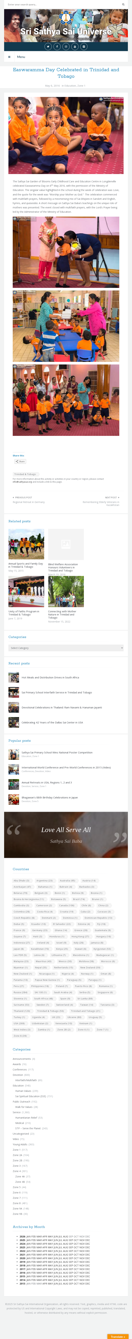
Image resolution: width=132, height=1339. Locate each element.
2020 (22, 1258)
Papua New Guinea (47, 980)
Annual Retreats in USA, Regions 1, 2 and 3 (47, 782)
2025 (22, 1240)
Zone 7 (102, 1029)
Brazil (79, 899)
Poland (62, 986)
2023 (22, 1247)
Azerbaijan (22, 886)
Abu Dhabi (21, 880)
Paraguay (74, 980)
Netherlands (63, 967)
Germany (39, 930)
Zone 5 (35, 801)
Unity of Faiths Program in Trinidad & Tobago (23, 613)
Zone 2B (63, 1029)
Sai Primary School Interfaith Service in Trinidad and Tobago (57, 692)
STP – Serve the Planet (28, 1128)
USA (19, 1023)
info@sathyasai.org (22, 481)
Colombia (22, 911)
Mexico (65, 961)
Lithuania (59, 955)
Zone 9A (17, 1208)
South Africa (43, 998)
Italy (79, 942)
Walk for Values (23, 1107)
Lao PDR (20, 955)
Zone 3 (17, 1165)
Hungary (103, 936)
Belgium (41, 893)
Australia (67, 880)
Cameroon (44, 905)
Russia (20, 992)
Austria (89, 880)
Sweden (43, 1004)
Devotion (39, 771)
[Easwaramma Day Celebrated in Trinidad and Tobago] (66, 135)
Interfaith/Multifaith (26, 1080)
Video (48, 771)
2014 (22, 1280)
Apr (44, 1236)
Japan (19, 948)
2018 (22, 1265)
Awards (17, 1064)
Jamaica (97, 942)
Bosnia (96, 893)
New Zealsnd (23, 973)
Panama (21, 980)
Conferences (28, 771)
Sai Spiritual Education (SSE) (30, 1096)
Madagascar (105, 955)
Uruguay (95, 1017)
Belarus (20, 893)
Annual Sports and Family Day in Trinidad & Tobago (25, 565)
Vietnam (85, 1023)
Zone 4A (20, 1176)
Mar (39, 1236)
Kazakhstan (40, 948)
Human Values (23, 1091)
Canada (66, 905)
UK (56, 1017)
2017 (22, 1269)
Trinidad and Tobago (85, 1011)
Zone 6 (83, 1029)
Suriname (21, 1004)
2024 (22, 1243)
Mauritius (43, 961)
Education (70, 85)
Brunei (97, 899)
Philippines (40, 986)
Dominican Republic (98, 917)
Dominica (70, 917)
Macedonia (81, 955)
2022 (22, 1251)
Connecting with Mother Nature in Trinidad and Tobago (62, 614)
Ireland (43, 942)
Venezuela (64, 1023)
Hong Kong (80, 936)
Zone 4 (17, 1171)
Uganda (38, 1017)
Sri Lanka (85, 998)
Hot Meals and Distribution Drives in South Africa (50, 677)
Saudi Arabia (63, 992)
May (50, 1236)
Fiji (101, 924)
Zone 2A (17, 1155)
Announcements (22, 1058)
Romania (106, 986)
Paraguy (95, 980)
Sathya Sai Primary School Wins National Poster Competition (57, 752)
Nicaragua (46, 973)
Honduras (57, 936)
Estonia (84, 924)
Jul (60, 1236)
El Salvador (62, 924)
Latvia (39, 955)
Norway (87, 973)
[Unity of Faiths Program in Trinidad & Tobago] (34, 591)
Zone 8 (20, 1035)
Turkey (19, 1017)
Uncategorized (21, 1133)
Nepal (41, 967)
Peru (19, 986)
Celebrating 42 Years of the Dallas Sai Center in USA (52, 722)
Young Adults (20, 1144)
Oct (76, 1240)
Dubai (19, 924)
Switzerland (64, 1004)
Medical (19, 1123)
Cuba (85, 911)
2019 (22, 1261)
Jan (28, 1236)
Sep (71, 1240)
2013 (22, 1283)
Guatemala (103, 930)
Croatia (66, 911)
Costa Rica (45, 911)
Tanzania (107, 1004)
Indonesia (22, 942)
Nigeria (68, 973)
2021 (22, 1254)
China (103, 905)
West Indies (22, 1029)
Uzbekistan (40, 1023)
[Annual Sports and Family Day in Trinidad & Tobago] (34, 544)
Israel (61, 942)
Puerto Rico (83, 986)
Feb (33, 1236)
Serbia (84, 992)
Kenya (62, 948)
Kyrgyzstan (102, 948)
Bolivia (78, 893)
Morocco (108, 961)
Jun (56, 1236)
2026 (22, 1236)
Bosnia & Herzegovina (29, 899)
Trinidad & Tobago (25, 474)
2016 (22, 1272)
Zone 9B (17, 1214)
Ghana (61, 930)
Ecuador (38, 924)
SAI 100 (41, 992)
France (19, 930)
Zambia (44, 1029)
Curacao (104, 911)
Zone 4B (20, 1181)
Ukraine (74, 1017)
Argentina (45, 880)
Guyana (20, 936)
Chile (86, 905)
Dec (87, 1240)
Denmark (49, 917)
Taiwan (86, 1004)
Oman (106, 973)
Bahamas (45, 886)
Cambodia (21, 905)
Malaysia (21, 961)
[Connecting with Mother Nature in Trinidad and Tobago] (73, 591)
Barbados (86, 886)
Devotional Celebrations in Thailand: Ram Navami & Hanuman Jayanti (62, 707)
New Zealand (90, 967)
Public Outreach (21, 1101)
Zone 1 (81, 85)
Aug (65, 1236)
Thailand (22, 1011)
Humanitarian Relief (26, 1117)
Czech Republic (24, 917)
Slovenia (20, 998)
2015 (22, 1276)
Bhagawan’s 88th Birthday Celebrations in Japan (50, 797)
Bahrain (66, 886)
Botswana (58, 899)
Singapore (105, 992)
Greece (80, 930)
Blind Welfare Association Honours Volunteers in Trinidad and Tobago (63, 567)
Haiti (37, 936)
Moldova (86, 961)
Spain (65, 998)
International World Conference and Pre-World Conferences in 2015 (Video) (66, 767)
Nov (82, 1240)
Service (35, 786)
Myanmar (21, 967)
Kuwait (80, 948)
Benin (60, 893)
